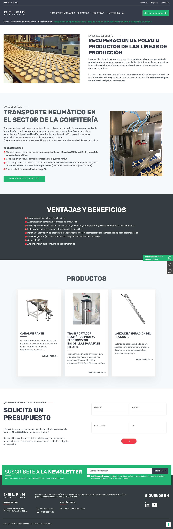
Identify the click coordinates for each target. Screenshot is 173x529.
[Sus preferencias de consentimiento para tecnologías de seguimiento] (168, 524)
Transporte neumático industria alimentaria (31, 22)
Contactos (165, 3)
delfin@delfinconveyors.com (74, 508)
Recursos (144, 3)
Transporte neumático (62, 13)
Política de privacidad (100, 476)
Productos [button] (83, 13)
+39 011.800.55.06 (47, 512)
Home (6, 22)
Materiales (114, 13)
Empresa (154, 3)
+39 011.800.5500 (46, 508)
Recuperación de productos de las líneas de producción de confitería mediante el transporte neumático (103, 22)
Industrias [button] (98, 13)
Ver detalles (49, 356)
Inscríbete (159, 471)
